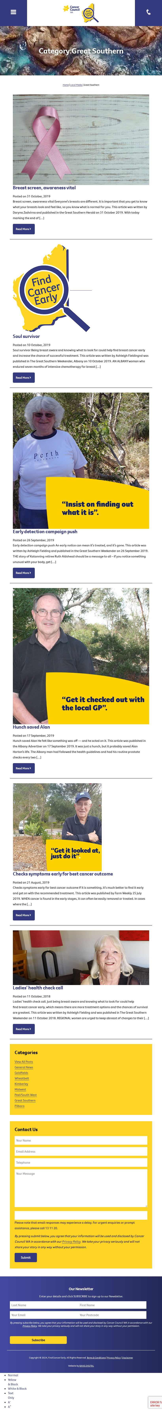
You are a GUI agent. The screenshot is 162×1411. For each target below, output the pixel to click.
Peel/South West (26, 1095)
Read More (22, 229)
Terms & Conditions (96, 1357)
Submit (26, 1257)
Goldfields (21, 1073)
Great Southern (25, 1100)
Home (66, 84)
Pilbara (19, 1106)
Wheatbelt (22, 1078)
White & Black (17, 1388)
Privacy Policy (71, 1241)
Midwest (20, 1089)
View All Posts (24, 1062)
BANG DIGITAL (86, 1365)
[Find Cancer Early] (81, 13)
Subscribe (38, 1340)
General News (24, 1067)
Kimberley (21, 1084)
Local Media (76, 84)
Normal (13, 1375)
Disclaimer (127, 1357)
